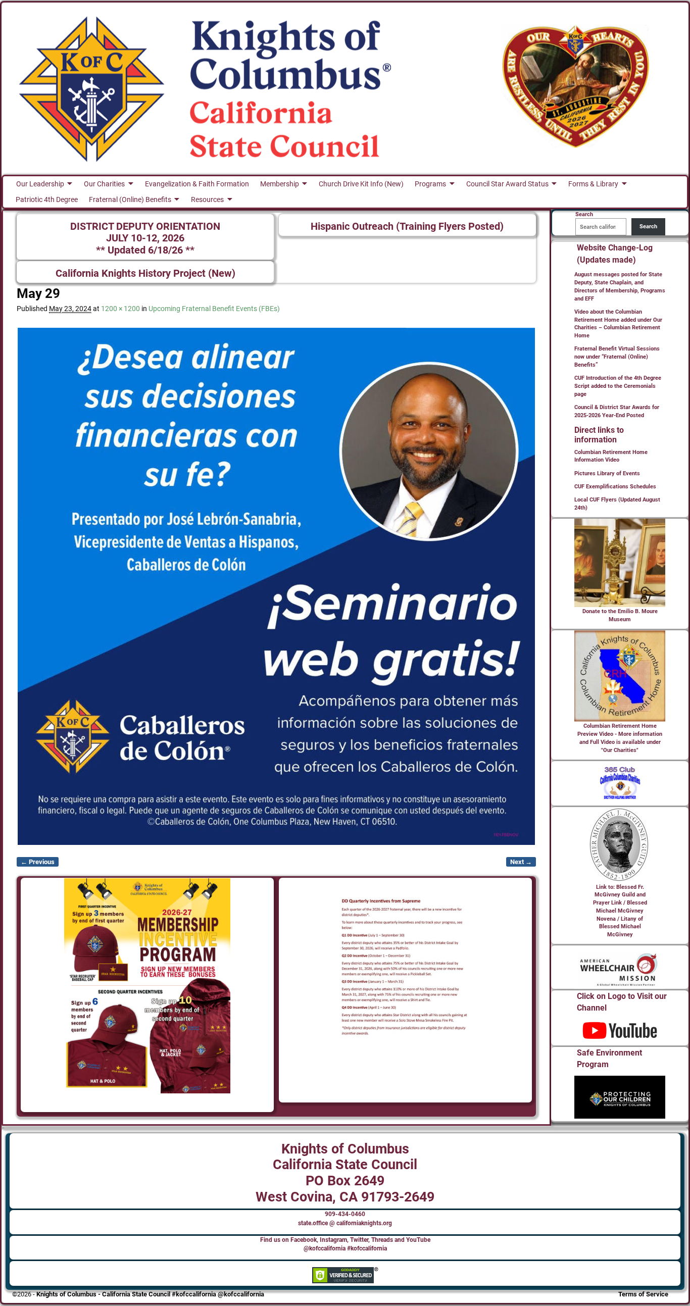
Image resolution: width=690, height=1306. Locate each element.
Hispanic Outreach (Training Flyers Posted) (407, 226)
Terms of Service (643, 1294)
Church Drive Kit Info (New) (361, 184)
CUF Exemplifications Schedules (615, 486)
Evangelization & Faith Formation (197, 184)
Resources (207, 199)
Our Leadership (40, 184)
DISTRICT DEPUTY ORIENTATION (145, 226)
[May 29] (276, 586)
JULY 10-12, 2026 (145, 238)
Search (648, 226)
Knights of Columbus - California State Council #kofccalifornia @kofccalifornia (150, 1294)
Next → (521, 862)
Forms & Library (593, 184)
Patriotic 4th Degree (47, 199)
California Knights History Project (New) (145, 273)
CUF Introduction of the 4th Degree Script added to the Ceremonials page (617, 386)
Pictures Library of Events (607, 473)
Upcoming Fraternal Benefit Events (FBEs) (214, 309)
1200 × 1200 (120, 309)
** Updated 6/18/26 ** (145, 250)
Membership (279, 184)
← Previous (38, 862)
